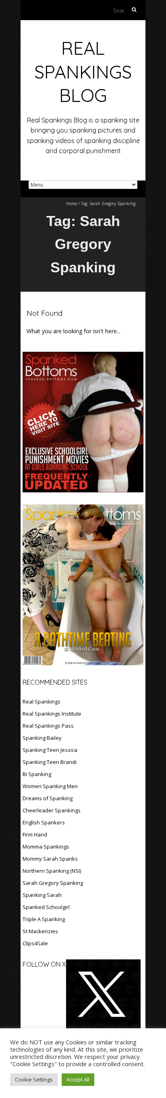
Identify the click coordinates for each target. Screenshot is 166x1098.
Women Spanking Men (50, 786)
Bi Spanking (37, 774)
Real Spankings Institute (52, 713)
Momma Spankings (46, 846)
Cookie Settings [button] (34, 1079)
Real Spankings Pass (48, 725)
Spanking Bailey (42, 737)
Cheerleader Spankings (52, 810)
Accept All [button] (77, 1079)
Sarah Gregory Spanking (53, 882)
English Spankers (44, 822)
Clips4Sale (35, 943)
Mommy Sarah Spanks (50, 858)
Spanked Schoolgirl (46, 907)
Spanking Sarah (42, 895)
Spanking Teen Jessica (50, 749)
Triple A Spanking (44, 919)
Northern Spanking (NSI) (52, 870)
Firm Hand (35, 834)
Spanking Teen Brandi (50, 762)
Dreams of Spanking (48, 798)
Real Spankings (41, 701)
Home (71, 203)
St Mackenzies (40, 931)
